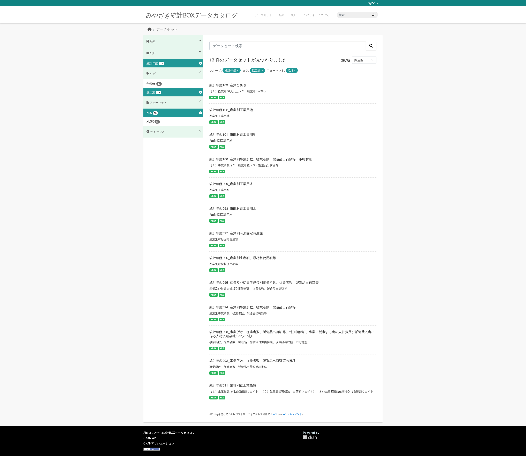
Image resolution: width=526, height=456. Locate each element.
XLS (222, 97)
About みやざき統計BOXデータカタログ (169, 433)
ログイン (372, 3)
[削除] (238, 70)
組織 (281, 15)
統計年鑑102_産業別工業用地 (231, 109)
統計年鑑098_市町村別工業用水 (232, 208)
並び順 (345, 60)
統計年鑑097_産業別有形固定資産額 (236, 233)
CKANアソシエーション (158, 443)
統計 (294, 15)
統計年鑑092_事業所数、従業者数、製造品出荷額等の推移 (252, 360)
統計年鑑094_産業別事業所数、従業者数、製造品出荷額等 (252, 307)
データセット (263, 15)
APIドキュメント (292, 414)
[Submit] (373, 15)
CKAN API (150, 438)
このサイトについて (316, 15)
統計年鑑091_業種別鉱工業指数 (232, 385)
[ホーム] (150, 29)
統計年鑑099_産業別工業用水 (231, 183)
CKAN (310, 437)
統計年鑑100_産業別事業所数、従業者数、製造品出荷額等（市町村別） (262, 159)
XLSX (213, 97)
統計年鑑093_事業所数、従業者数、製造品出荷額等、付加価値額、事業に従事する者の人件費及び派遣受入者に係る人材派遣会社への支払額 (292, 333)
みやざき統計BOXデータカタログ (192, 14)
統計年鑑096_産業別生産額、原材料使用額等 (242, 257)
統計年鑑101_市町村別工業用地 (232, 134)
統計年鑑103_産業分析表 (227, 85)
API (275, 414)
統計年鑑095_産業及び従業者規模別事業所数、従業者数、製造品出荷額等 (264, 282)
